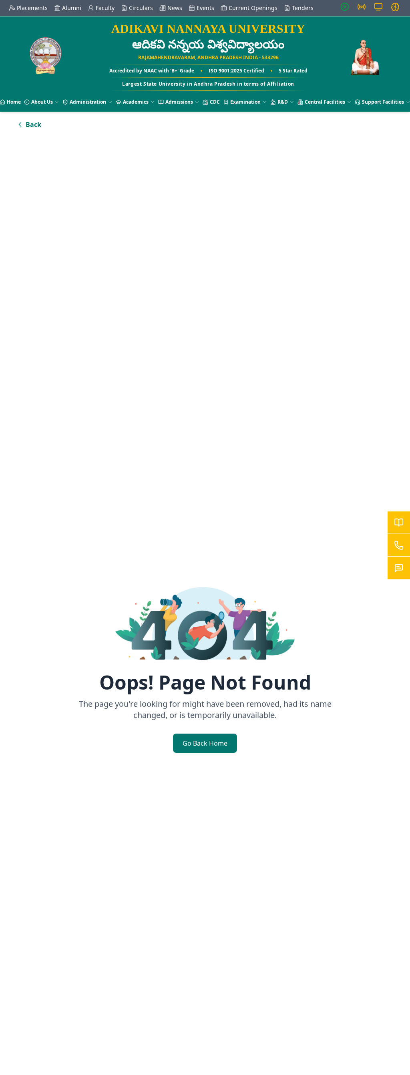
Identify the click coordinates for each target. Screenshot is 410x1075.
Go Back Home (205, 743)
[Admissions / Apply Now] (399, 522)
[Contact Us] (399, 545)
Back (33, 124)
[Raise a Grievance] (399, 568)
